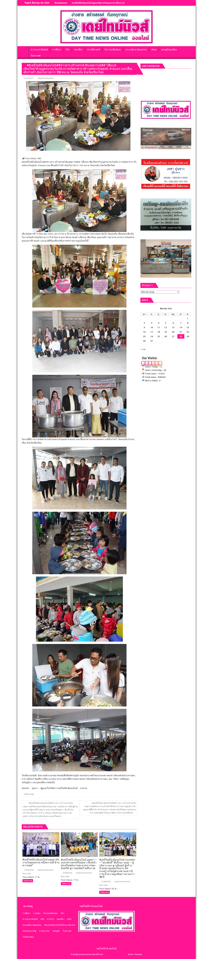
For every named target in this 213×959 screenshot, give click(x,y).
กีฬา (62, 913)
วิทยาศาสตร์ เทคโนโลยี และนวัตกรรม (59, 925)
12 (165, 327)
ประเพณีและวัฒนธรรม (32, 925)
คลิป (42, 919)
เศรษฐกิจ (56, 931)
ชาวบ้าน (50, 919)
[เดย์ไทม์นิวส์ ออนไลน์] (24, 49)
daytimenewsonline (46, 78)
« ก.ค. (143, 349)
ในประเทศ (67, 931)
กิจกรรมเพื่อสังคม (50, 913)
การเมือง (36, 913)
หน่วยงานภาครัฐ (29, 931)
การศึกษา (26, 913)
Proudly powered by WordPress (87, 954)
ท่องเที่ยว (60, 919)
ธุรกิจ (69, 919)
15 (187, 327)
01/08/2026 (106, 881)
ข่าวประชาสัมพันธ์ (30, 919)
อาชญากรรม (44, 931)
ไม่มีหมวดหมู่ (29, 794)
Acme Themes (135, 954)
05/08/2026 (29, 870)
